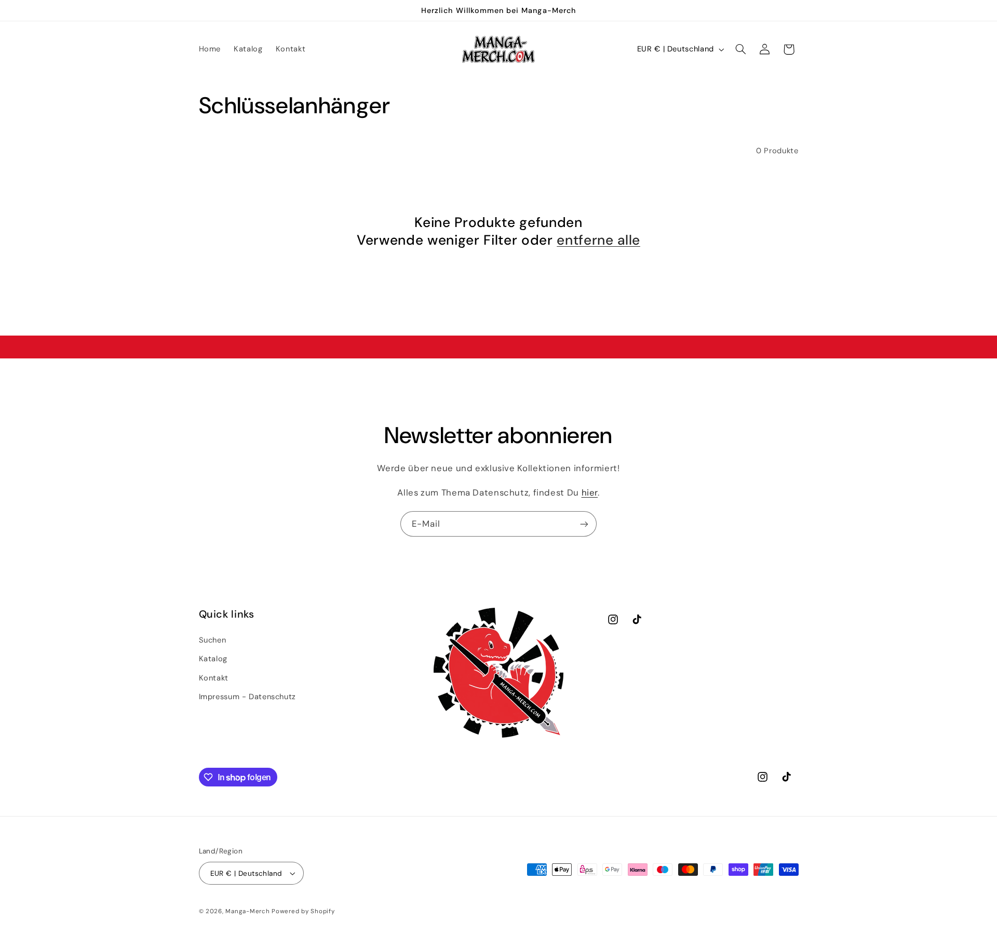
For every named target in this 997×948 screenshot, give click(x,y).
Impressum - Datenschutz (248, 696)
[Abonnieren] (584, 524)
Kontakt (213, 677)
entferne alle (598, 240)
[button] (740, 49)
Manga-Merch (247, 911)
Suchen (212, 639)
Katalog (213, 658)
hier (590, 492)
